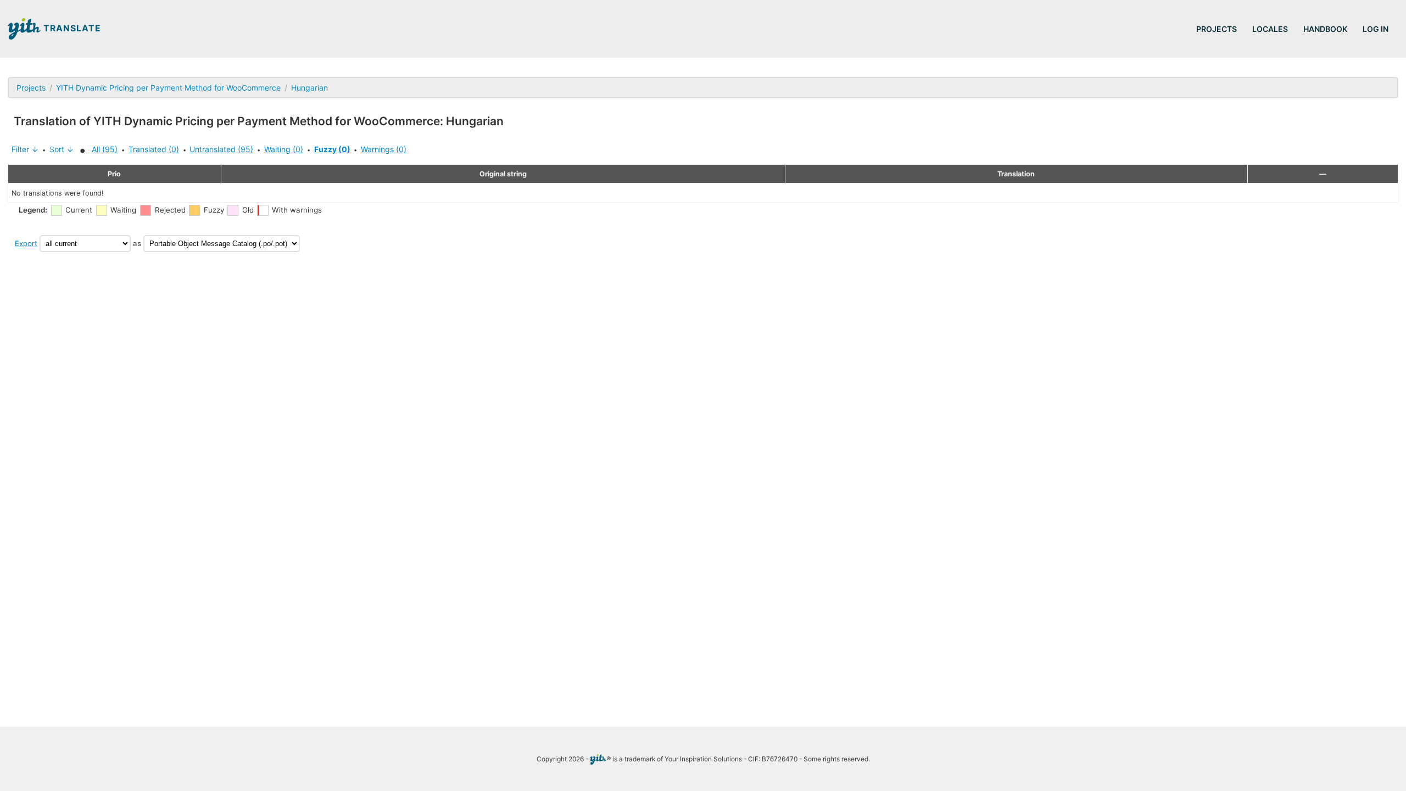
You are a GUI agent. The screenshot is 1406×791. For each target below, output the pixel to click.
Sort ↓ (61, 149)
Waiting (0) (283, 149)
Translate (71, 28)
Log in (1375, 29)
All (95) (105, 149)
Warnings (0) (383, 149)
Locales (1270, 29)
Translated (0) (154, 149)
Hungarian (309, 87)
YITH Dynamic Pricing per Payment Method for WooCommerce (168, 87)
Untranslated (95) (221, 149)
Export (26, 243)
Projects (1216, 29)
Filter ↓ (25, 149)
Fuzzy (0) (332, 149)
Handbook (1325, 29)
